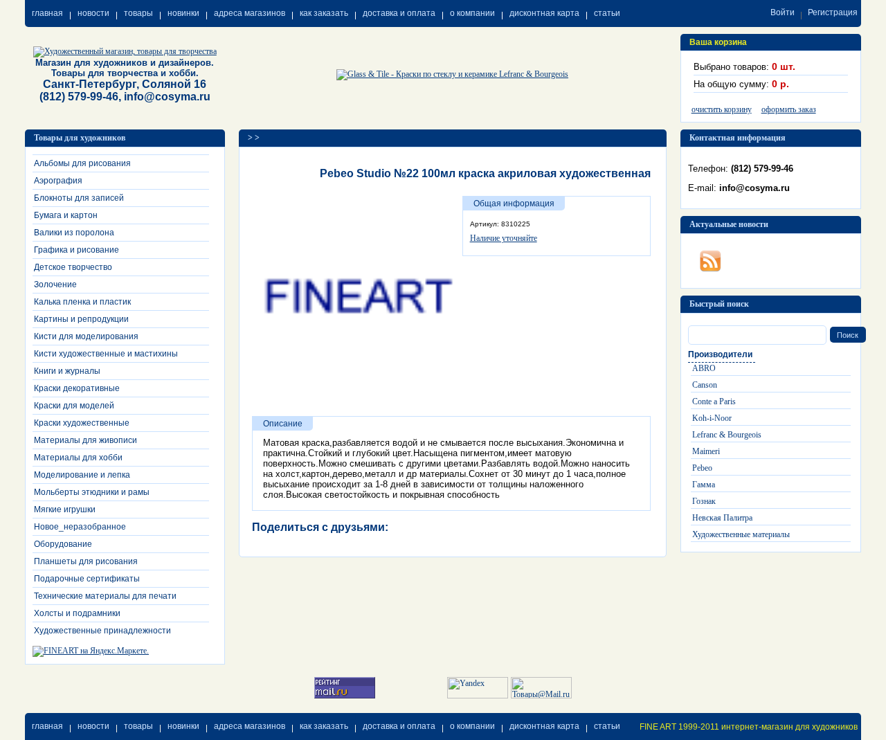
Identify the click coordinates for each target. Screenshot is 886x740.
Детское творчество (73, 267)
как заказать (324, 13)
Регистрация (833, 12)
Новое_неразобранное (80, 527)
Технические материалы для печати (105, 596)
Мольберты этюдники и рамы (92, 492)
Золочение (55, 284)
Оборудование (63, 544)
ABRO (704, 368)
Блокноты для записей (79, 198)
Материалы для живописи (85, 440)
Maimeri (706, 451)
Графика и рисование (76, 250)
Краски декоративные (77, 388)
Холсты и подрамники (77, 613)
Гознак (704, 501)
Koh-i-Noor (712, 418)
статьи (607, 13)
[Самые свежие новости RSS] (710, 258)
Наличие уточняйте (503, 238)
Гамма (703, 484)
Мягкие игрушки (65, 509)
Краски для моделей (74, 405)
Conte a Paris (714, 401)
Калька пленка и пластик (82, 302)
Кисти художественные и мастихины (106, 354)
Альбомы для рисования (82, 163)
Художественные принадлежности (102, 630)
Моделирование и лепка (82, 475)
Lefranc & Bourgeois (726, 435)
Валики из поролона (74, 232)
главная (47, 13)
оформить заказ (788, 109)
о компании (472, 13)
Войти (782, 12)
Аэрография (58, 181)
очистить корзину (721, 109)
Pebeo (702, 468)
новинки (183, 13)
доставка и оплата (399, 13)
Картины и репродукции (81, 319)
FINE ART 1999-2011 (679, 727)
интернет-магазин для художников (789, 727)
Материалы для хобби (78, 457)
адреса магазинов (249, 13)
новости (93, 13)
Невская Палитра (722, 518)
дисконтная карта (544, 13)
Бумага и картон (66, 215)
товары (138, 13)
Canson (704, 385)
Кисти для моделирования (86, 336)
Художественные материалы (741, 534)
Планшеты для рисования (86, 561)
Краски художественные (81, 423)
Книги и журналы (67, 371)
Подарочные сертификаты (87, 579)
